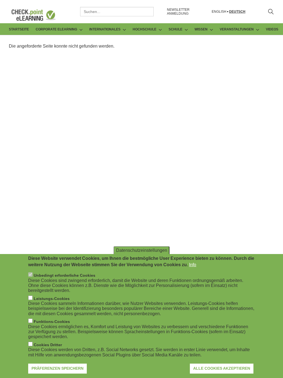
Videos (272, 29)
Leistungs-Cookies (52, 298)
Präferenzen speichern (57, 368)
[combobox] (117, 11)
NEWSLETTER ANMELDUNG (178, 11)
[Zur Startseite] (37, 15)
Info (192, 264)
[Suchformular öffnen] (271, 11)
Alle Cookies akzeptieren (221, 368)
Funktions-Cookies (52, 321)
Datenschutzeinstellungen (141, 250)
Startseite (19, 29)
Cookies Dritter (48, 345)
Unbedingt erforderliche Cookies (64, 275)
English (219, 12)
